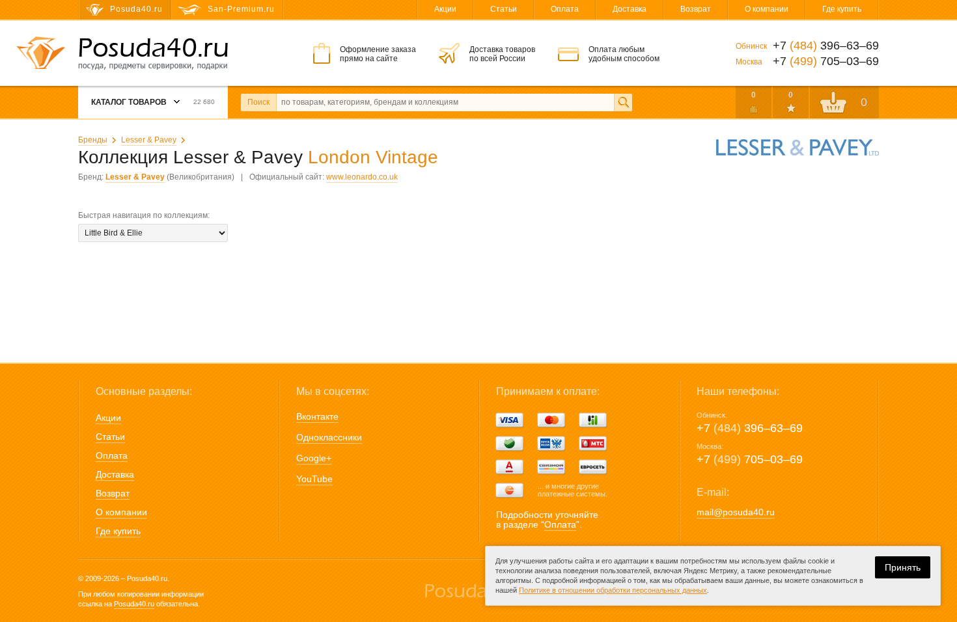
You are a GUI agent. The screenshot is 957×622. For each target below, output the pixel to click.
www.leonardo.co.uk (362, 177)
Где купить (841, 9)
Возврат (695, 9)
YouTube (314, 479)
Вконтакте (317, 416)
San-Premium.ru (241, 9)
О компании (766, 9)
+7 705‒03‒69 (750, 459)
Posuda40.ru (134, 604)
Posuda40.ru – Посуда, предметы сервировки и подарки (153, 54)
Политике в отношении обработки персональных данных (613, 590)
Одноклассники (329, 437)
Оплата (565, 9)
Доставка (629, 9)
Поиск (258, 102)
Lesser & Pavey (148, 139)
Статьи (503, 9)
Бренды (92, 139)
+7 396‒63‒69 (750, 428)
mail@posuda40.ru (736, 512)
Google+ (313, 458)
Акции (445, 9)
